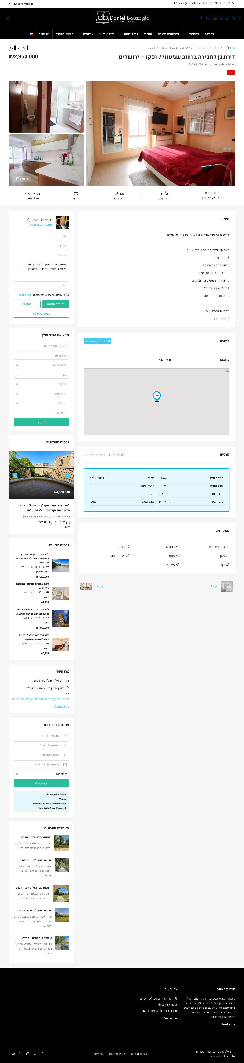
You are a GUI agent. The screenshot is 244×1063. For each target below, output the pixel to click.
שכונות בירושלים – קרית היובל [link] (34, 911)
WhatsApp (43, 314)
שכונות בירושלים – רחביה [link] (37, 860)
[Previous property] (227, 586)
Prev (213, 586)
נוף (223, 565)
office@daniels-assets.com (161, 1010)
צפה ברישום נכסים (40, 225)
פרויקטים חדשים (168, 34)
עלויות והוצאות (139, 1053)
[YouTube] (12, 1053)
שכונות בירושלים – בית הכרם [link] (33, 888)
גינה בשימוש (217, 547)
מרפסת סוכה (117, 556)
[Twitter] (34, 1053)
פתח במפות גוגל (96, 341)
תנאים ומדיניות (117, 1053)
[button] (25, 48)
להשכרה (194, 34)
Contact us (62, 706)
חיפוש (41, 422)
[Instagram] (27, 1053)
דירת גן (205, 48)
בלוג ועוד (108, 34)
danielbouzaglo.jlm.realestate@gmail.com (40, 699)
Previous (67, 475)
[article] (41, 492)
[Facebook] (41, 1053)
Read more (228, 1024)
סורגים (171, 565)
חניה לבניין (168, 547)
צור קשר (44, 34)
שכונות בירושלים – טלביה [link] (35, 837)
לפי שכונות (131, 34)
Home (232, 48)
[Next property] (86, 586)
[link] (41, 475)
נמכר (231, 72)
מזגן (222, 556)
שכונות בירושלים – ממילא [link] (37, 938)
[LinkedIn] (20, 1053)
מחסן (171, 556)
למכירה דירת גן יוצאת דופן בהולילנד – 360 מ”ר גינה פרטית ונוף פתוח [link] (32, 558)
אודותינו (88, 34)
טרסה (121, 547)
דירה (216, 48)
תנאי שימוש (25, 295)
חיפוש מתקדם (64, 34)
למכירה (209, 34)
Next (99, 586)
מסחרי (148, 34)
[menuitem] (8, 18)
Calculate (41, 783)
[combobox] (41, 285)
